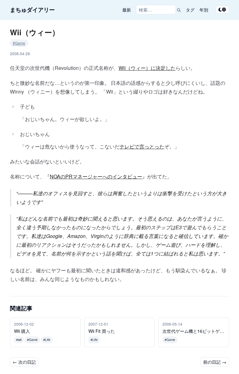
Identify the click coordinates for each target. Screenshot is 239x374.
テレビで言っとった (142, 146)
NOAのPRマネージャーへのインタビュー (96, 176)
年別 (203, 10)
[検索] (179, 10)
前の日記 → (214, 362)
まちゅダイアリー (32, 10)
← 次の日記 (24, 362)
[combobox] (156, 9)
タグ (190, 10)
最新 (126, 10)
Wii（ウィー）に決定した (147, 67)
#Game (19, 43)
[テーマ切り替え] (222, 9)
